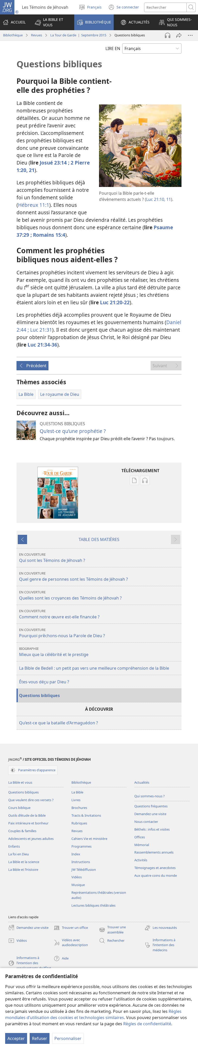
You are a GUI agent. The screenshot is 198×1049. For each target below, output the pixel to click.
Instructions (80, 861)
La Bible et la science (23, 861)
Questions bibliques (39, 695)
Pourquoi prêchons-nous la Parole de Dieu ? (62, 632)
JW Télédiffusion (83, 869)
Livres (75, 800)
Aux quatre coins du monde (155, 875)
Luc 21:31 (40, 329)
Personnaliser (67, 1038)
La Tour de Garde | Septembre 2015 (78, 35)
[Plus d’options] (190, 35)
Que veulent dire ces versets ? (31, 800)
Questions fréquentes (151, 806)
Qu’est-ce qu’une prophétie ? (73, 431)
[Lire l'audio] (167, 35)
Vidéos (76, 877)
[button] (51, 22)
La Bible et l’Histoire (23, 869)
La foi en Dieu (18, 854)
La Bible (77, 792)
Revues (36, 35)
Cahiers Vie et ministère (89, 838)
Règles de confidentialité (147, 1024)
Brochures (79, 807)
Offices (139, 837)
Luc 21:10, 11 (158, 199)
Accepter (16, 1038)
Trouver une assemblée (112, 930)
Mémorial (141, 844)
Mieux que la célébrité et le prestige (53, 651)
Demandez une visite (150, 814)
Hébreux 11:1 (33, 204)
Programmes (81, 846)
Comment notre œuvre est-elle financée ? (59, 614)
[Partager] (179, 35)
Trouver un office (71, 928)
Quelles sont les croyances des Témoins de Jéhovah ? (70, 595)
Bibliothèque (13, 35)
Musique (78, 884)
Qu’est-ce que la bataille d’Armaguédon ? (58, 723)
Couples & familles (22, 831)
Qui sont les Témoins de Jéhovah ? (52, 557)
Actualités (141, 782)
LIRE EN (112, 48)
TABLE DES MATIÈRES (99, 539)
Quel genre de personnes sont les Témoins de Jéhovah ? (73, 576)
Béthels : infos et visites (152, 829)
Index (75, 854)
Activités (140, 860)
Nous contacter (146, 821)
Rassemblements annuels (154, 852)
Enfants (14, 846)
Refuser (39, 1038)
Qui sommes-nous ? (149, 796)
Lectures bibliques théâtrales (93, 905)
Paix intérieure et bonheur (28, 823)
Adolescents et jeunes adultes (31, 838)
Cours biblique (19, 807)
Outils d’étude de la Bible (27, 815)
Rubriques (79, 823)
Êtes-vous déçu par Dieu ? (44, 682)
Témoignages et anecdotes (155, 867)
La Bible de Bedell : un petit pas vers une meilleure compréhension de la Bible (94, 668)
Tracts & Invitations (86, 815)
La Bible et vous (20, 782)
